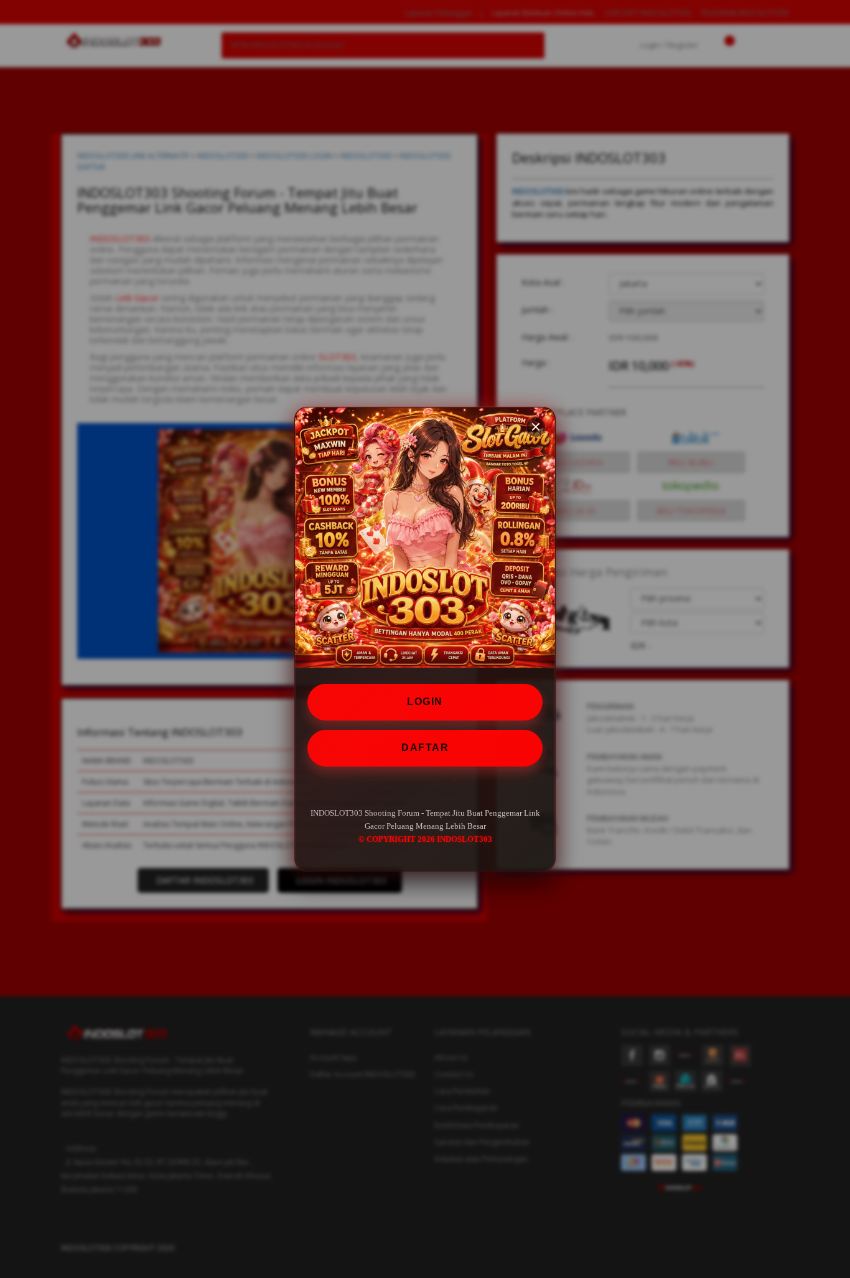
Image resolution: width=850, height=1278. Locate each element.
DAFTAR (425, 747)
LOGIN (425, 701)
